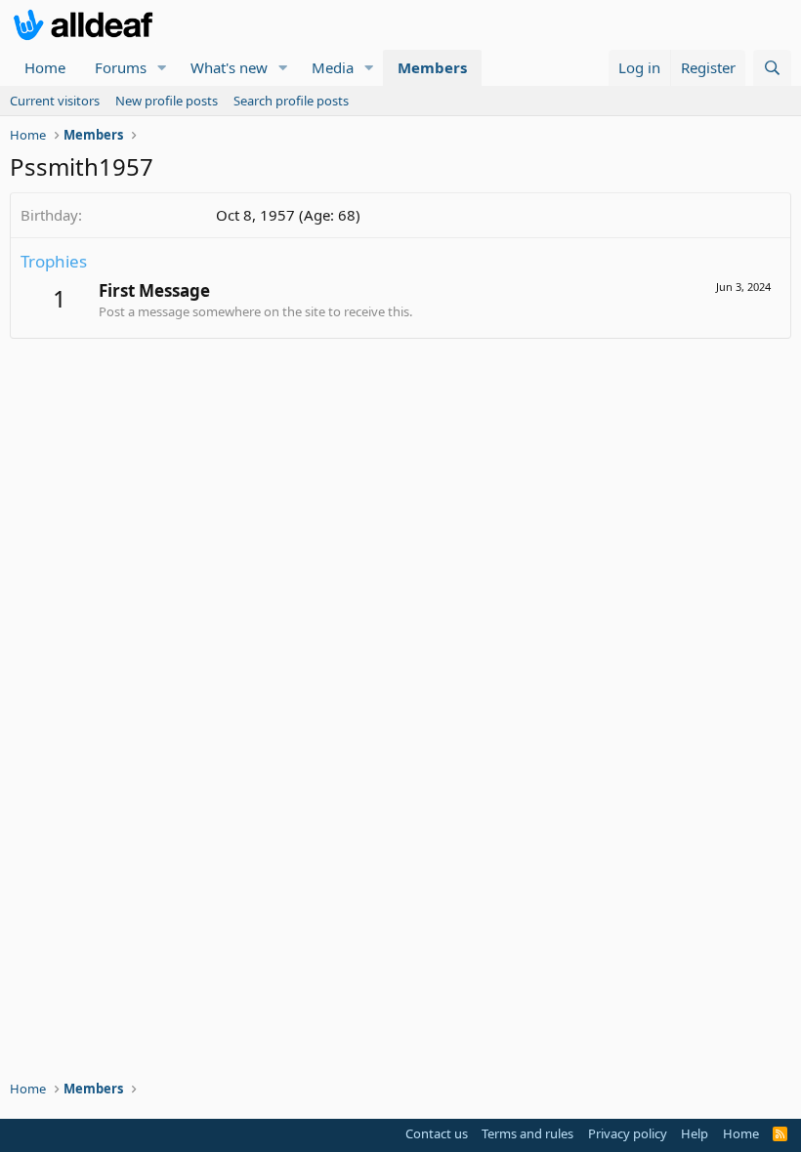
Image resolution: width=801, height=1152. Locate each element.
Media (333, 67)
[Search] (772, 68)
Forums (121, 67)
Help (694, 1133)
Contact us (436, 1133)
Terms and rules (527, 1133)
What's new (229, 67)
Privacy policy (627, 1133)
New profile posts (166, 100)
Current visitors (55, 100)
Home (44, 67)
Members (432, 67)
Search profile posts (291, 100)
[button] (162, 68)
